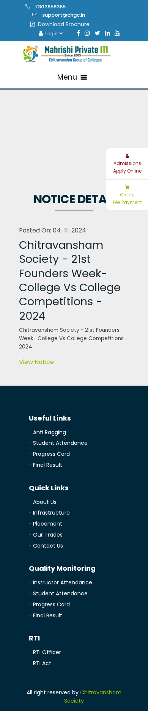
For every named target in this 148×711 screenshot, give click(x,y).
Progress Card (51, 454)
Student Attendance (60, 443)
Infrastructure (51, 512)
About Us (45, 502)
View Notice (36, 362)
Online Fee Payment (127, 198)
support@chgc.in (63, 15)
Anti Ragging (49, 432)
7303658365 (50, 6)
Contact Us (48, 545)
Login (51, 33)
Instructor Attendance (62, 582)
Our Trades (48, 534)
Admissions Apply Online (127, 167)
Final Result (47, 465)
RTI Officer (47, 652)
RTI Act (42, 663)
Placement (47, 523)
